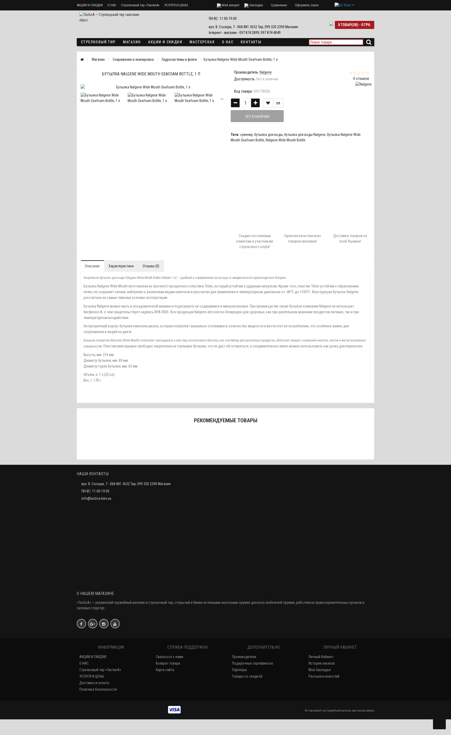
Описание (92, 266)
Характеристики (121, 266)
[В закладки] (268, 103)
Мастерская (202, 42)
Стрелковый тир (98, 42)
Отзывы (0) (151, 266)
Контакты (251, 42)
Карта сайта (165, 670)
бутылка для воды (268, 134)
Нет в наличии (257, 117)
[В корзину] (213, 441)
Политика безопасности (98, 689)
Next (221, 98)
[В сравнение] (278, 103)
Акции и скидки (165, 42)
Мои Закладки (319, 670)
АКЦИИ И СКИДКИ (90, 5)
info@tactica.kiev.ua (96, 498)
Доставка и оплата (94, 683)
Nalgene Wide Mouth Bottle (285, 140)
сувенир (246, 134)
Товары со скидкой (247, 676)
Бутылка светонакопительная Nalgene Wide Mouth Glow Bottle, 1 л (225, 448)
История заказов (321, 663)
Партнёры (239, 670)
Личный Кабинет (321, 657)
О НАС (112, 5)
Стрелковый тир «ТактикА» (140, 5)
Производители (244, 657)
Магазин (132, 42)
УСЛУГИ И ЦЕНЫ (176, 5)
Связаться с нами (169, 657)
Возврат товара (168, 663)
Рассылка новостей (323, 676)
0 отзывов (361, 78)
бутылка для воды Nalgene (304, 134)
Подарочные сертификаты (252, 663)
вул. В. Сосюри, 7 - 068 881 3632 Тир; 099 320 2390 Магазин (126, 484)
